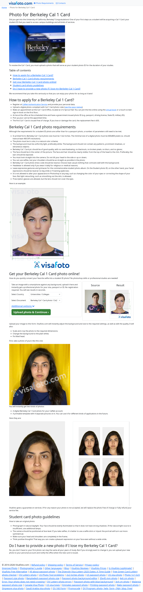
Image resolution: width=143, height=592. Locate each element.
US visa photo (115, 574)
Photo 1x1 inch (132, 574)
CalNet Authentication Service (34, 104)
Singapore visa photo (13, 588)
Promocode (74, 588)
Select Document (19, 300)
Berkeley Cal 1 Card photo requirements (33, 78)
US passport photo (96, 574)
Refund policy (38, 564)
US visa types (53, 585)
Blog (66, 568)
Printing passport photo (102, 585)
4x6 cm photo (127, 578)
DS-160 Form (59, 588)
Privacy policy (92, 564)
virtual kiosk (111, 110)
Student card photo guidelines (28, 85)
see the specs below (73, 107)
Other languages (53, 568)
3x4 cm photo (122, 581)
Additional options (22, 306)
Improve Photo (9, 568)
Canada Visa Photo (34, 585)
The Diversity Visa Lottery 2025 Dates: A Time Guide (83, 571)
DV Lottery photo (28, 574)
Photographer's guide (31, 568)
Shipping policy (55, 564)
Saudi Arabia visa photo (38, 588)
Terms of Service (74, 564)
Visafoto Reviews (80, 568)
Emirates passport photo (75, 585)
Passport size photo (14, 578)
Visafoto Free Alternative (14, 571)
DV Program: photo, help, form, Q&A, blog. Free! (107, 588)
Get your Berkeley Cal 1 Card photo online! (34, 81)
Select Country (18, 294)
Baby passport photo (128, 585)
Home (4, 7)
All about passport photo (42, 571)
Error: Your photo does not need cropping (23, 581)
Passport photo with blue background (93, 581)
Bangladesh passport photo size (42, 578)
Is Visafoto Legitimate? (120, 568)
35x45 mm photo (108, 578)
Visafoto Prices (98, 568)
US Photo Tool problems (51, 574)
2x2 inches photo (75, 574)
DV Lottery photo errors (59, 581)
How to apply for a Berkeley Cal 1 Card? (33, 75)
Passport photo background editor (79, 578)
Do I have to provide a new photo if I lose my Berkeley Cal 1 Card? (46, 88)
